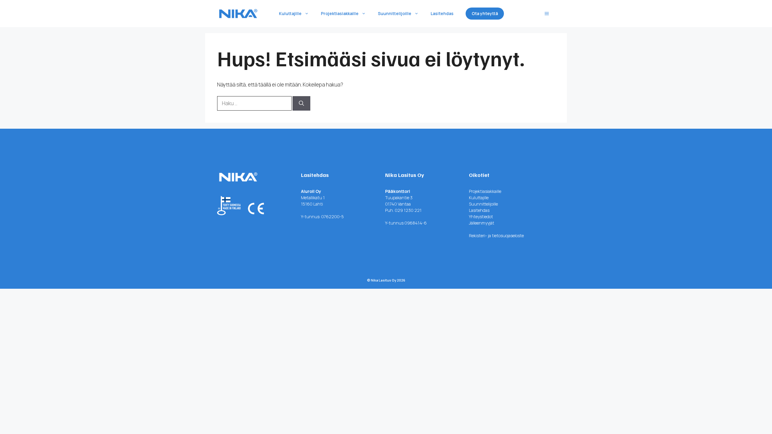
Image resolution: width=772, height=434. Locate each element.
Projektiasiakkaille (340, 13)
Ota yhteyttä (485, 13)
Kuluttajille (290, 13)
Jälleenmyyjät (481, 223)
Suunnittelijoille (394, 13)
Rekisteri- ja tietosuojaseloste (496, 235)
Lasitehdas (442, 13)
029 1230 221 (408, 210)
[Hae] (301, 103)
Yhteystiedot (481, 216)
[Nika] (238, 14)
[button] (547, 13)
